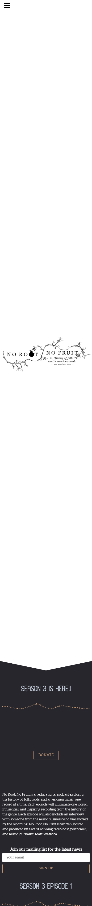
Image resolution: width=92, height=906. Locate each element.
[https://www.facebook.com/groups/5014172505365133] (46, 11)
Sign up (46, 868)
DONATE (46, 755)
